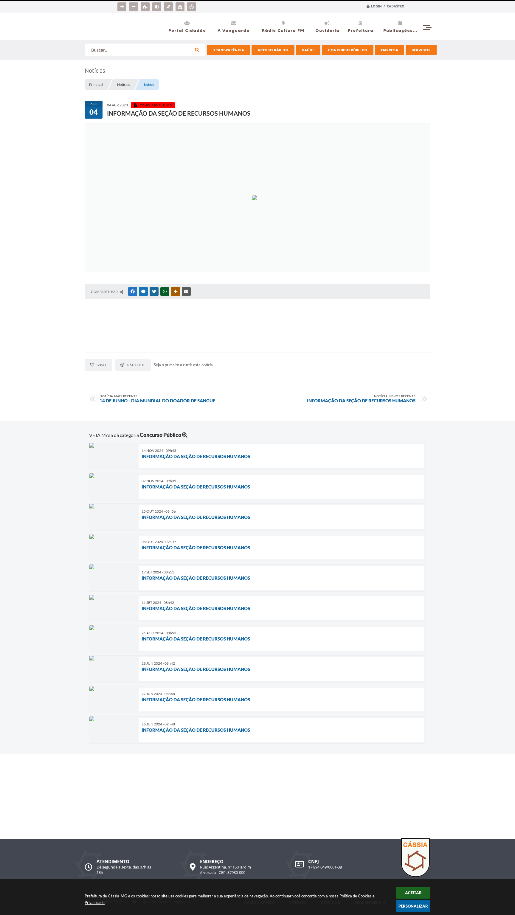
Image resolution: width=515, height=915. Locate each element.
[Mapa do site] (181, 5)
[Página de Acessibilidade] (192, 5)
